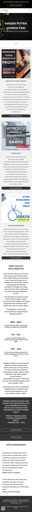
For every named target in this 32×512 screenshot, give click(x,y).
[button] (2, 10)
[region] (16, 4)
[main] (16, 26)
